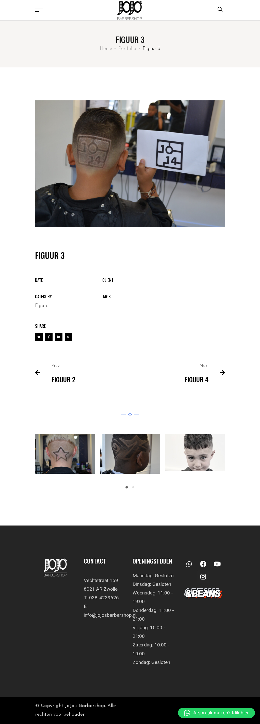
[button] (127, 487)
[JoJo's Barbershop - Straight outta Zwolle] (131, 10)
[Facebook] (203, 564)
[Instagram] (203, 576)
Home (106, 48)
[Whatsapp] (189, 564)
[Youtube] (217, 564)
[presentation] (36, 463)
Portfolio (127, 48)
